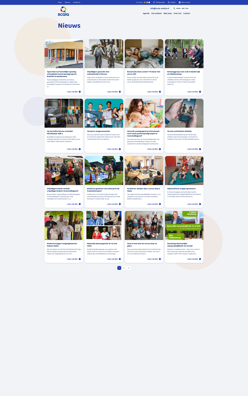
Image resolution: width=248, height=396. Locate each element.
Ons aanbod (156, 13)
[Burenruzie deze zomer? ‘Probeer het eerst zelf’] (144, 53)
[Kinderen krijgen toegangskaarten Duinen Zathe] (64, 225)
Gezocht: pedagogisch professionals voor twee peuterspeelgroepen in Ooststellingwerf (143, 133)
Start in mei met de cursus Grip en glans (142, 244)
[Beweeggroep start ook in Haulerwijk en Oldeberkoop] (184, 53)
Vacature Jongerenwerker (98, 131)
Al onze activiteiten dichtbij (179, 131)
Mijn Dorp (167, 13)
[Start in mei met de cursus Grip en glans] (144, 225)
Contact (186, 13)
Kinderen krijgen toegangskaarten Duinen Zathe (62, 244)
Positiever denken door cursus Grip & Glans (143, 190)
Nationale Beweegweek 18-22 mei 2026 (102, 244)
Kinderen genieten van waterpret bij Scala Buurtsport (103, 190)
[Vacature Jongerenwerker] (104, 113)
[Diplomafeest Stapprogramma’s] (184, 170)
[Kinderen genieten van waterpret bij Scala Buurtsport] (104, 170)
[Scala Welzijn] (63, 11)
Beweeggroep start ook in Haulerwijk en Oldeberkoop (183, 73)
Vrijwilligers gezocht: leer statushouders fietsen (98, 73)
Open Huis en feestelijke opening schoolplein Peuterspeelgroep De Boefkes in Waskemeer (62, 74)
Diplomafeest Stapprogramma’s (181, 188)
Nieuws (67, 2)
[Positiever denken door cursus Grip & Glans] (144, 170)
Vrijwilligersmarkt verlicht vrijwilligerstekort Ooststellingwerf (62, 190)
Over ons (177, 13)
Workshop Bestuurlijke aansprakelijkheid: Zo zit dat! (180, 244)
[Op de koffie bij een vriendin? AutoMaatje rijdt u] (64, 113)
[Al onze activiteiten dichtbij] (184, 113)
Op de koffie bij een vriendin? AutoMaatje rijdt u (60, 132)
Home (60, 2)
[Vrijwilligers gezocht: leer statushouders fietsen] (104, 53)
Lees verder (72, 91)
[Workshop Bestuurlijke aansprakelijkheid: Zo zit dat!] (184, 225)
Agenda (146, 13)
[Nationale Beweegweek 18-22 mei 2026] (104, 225)
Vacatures (76, 2)
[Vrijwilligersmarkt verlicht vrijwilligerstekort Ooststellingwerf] (64, 170)
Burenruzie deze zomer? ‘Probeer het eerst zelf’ (143, 73)
